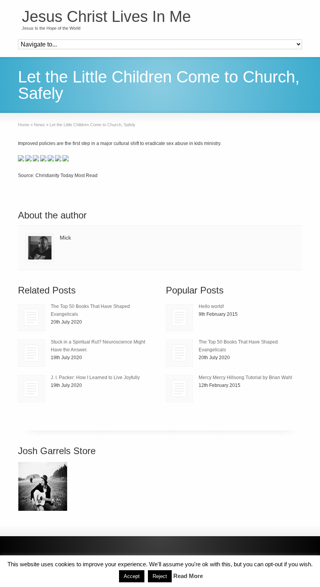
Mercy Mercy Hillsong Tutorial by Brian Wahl (245, 377)
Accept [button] (132, 576)
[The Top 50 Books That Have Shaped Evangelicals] (31, 317)
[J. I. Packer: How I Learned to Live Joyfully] (31, 388)
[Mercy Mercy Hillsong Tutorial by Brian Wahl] (179, 388)
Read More (188, 576)
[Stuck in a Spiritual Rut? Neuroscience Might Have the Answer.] (31, 353)
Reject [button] (160, 576)
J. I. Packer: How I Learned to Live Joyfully (95, 377)
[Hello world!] (179, 317)
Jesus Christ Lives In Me (106, 16)
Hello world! (211, 306)
